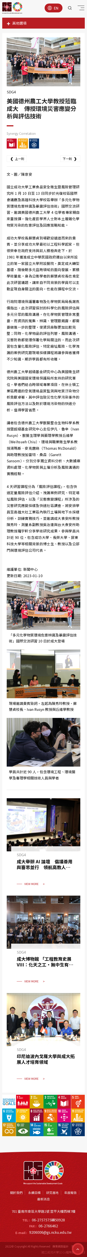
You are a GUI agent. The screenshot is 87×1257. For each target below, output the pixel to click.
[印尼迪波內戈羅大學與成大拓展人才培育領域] (43, 1039)
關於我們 (16, 1192)
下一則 (70, 158)
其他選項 (19, 23)
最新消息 (43, 1199)
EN (56, 8)
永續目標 (34, 1192)
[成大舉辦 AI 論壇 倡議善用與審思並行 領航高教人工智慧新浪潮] (43, 844)
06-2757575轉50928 (48, 1219)
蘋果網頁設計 (60, 1246)
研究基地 (52, 1192)
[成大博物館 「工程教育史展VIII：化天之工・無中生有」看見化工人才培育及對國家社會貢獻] (43, 942)
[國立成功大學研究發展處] (12, 8)
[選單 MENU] (80, 8)
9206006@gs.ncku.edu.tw (50, 1232)
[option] (44, 61)
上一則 (17, 158)
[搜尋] (70, 8)
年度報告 (70, 1192)
